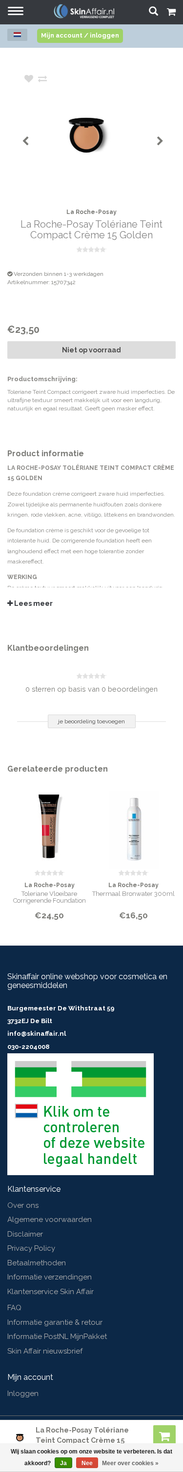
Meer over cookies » (130, 1463)
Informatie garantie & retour (54, 1322)
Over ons (23, 1205)
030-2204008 (28, 1046)
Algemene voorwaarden (49, 1219)
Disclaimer (25, 1234)
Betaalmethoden (36, 1263)
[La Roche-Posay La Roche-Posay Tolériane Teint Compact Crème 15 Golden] (106, 134)
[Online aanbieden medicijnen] (80, 1113)
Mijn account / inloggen (80, 35)
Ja (63, 1463)
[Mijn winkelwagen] (171, 13)
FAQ (14, 1307)
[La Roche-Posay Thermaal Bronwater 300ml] (134, 823)
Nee (87, 1463)
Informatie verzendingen (49, 1277)
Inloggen (23, 1393)
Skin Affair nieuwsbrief (44, 1351)
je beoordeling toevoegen (91, 721)
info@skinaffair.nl (36, 1033)
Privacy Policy (31, 1248)
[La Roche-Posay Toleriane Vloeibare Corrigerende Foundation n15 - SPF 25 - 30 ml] (49, 823)
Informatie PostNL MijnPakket (57, 1336)
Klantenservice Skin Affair (50, 1291)
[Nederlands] (17, 35)
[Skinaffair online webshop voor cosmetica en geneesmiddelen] (84, 11)
